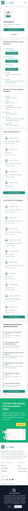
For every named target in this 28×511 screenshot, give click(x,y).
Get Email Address (11, 53)
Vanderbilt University (11, 98)
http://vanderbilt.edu (11, 114)
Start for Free (21, 424)
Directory (14, 34)
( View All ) (16, 125)
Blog (19, 465)
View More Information (14, 391)
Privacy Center (22, 471)
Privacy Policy (16, 503)
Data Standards (22, 468)
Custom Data (5, 468)
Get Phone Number (11, 69)
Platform (3, 465)
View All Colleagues (14, 316)
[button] (14, 140)
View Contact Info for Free (14, 29)
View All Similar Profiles (14, 192)
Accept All (18, 506)
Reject (9, 506)
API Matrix (4, 471)
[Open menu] (25, 2)
